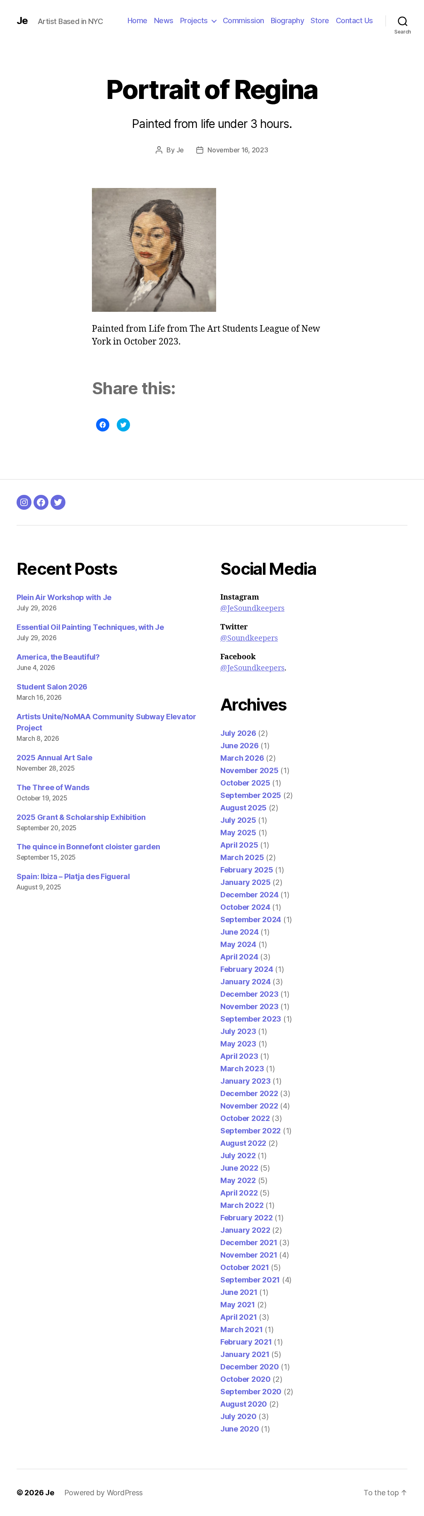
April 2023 (239, 1056)
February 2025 (246, 869)
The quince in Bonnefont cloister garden (88, 846)
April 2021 (238, 1317)
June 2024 (239, 932)
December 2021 (248, 1242)
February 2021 (246, 1342)
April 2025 (239, 845)
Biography (287, 20)
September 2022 (250, 1130)
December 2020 (249, 1366)
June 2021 (239, 1292)
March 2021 (241, 1329)
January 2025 (245, 882)
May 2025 (238, 832)
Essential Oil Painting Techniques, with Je (90, 627)
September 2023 (250, 1019)
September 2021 (250, 1279)
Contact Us (354, 20)
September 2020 (251, 1391)
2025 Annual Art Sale (54, 757)
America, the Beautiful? (58, 657)
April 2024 (239, 956)
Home (137, 20)
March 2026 (242, 758)
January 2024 (245, 981)
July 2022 (238, 1155)
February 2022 (246, 1217)
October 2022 (245, 1118)
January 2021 (245, 1354)
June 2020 (239, 1428)
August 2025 (243, 807)
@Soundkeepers (249, 638)
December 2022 (249, 1093)
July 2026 (238, 733)
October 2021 (244, 1267)
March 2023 (242, 1068)
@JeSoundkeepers (252, 608)
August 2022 (243, 1143)
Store (320, 20)
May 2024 (238, 944)
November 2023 (249, 1006)
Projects (194, 20)
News (163, 20)
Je (22, 21)
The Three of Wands (53, 787)
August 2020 (243, 1404)
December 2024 (249, 894)
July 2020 (238, 1416)
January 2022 (245, 1230)
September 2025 (250, 795)
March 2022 (241, 1205)
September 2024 (250, 919)
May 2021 (237, 1304)
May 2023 (238, 1043)
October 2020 (245, 1379)
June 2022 (239, 1168)
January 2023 (245, 1081)
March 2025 (242, 857)
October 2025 (245, 782)
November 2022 (249, 1105)
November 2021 (248, 1255)
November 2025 (249, 770)
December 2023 (249, 994)
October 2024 (245, 907)
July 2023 (238, 1031)
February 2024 (246, 969)
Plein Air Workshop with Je (64, 597)
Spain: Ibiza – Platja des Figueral (73, 876)
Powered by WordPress (103, 1492)
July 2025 (238, 820)
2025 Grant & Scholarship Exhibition (81, 817)
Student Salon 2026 (52, 686)
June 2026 (239, 745)
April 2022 (239, 1192)
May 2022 (238, 1180)
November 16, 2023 (237, 150)
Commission (243, 20)
